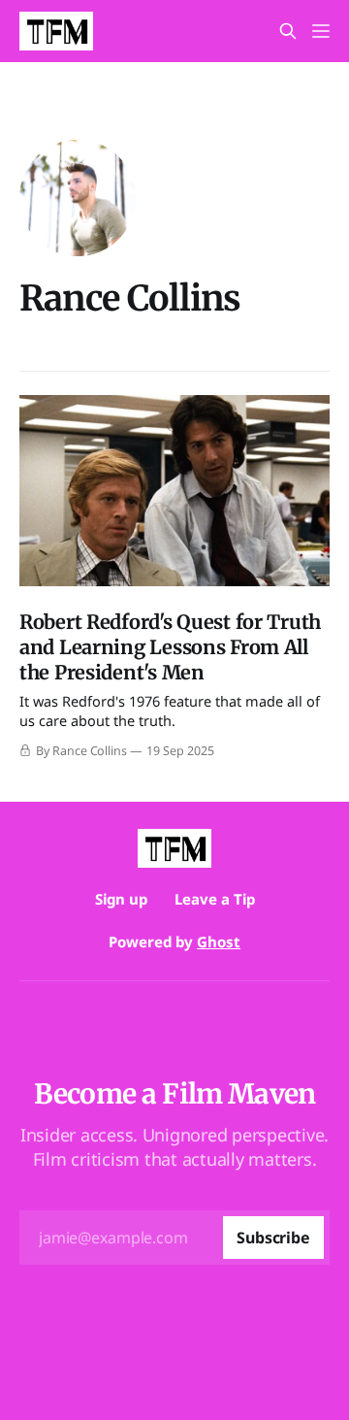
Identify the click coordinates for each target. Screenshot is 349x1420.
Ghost (218, 941)
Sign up (121, 898)
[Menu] (320, 31)
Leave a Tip (214, 898)
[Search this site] (287, 31)
